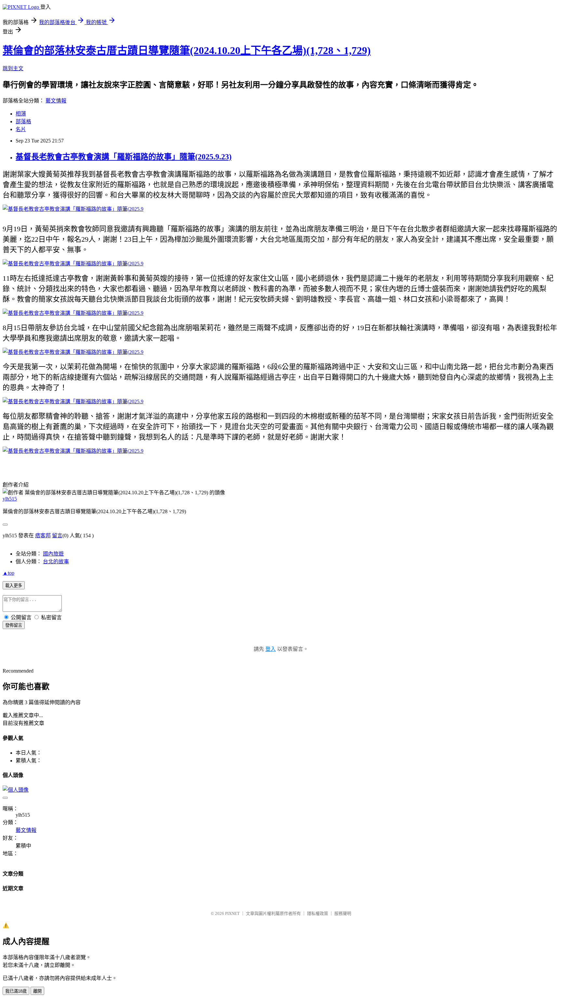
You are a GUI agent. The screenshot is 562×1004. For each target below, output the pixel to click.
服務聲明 (342, 913)
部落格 (23, 121)
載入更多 (13, 585)
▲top (8, 573)
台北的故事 (56, 561)
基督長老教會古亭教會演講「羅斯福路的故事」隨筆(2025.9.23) (124, 157)
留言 (57, 535)
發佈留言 (13, 625)
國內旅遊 (53, 553)
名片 (21, 129)
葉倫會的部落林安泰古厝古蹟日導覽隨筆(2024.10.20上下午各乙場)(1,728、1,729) (187, 50)
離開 (37, 991)
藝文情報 (56, 100)
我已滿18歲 (16, 991)
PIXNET (232, 913)
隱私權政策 (317, 913)
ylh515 (10, 499)
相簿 (21, 113)
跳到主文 (13, 68)
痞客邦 (43, 535)
